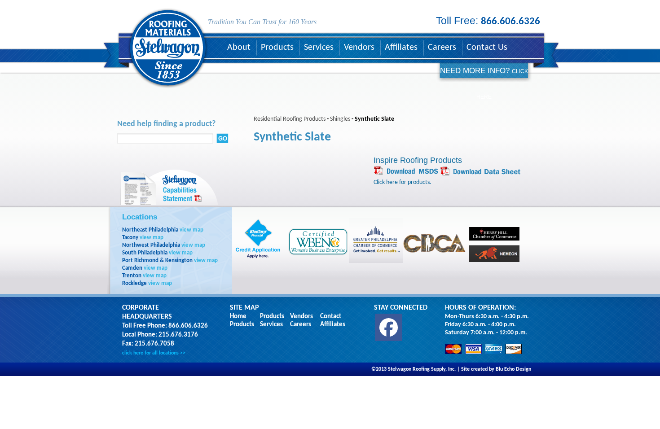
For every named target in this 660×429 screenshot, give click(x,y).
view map (191, 230)
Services (319, 47)
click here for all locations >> (153, 353)
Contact (330, 316)
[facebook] (388, 327)
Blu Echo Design (513, 369)
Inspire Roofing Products (418, 160)
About (239, 47)
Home (238, 316)
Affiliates (401, 47)
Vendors (359, 47)
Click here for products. (402, 182)
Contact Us (486, 47)
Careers (442, 47)
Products (277, 47)
